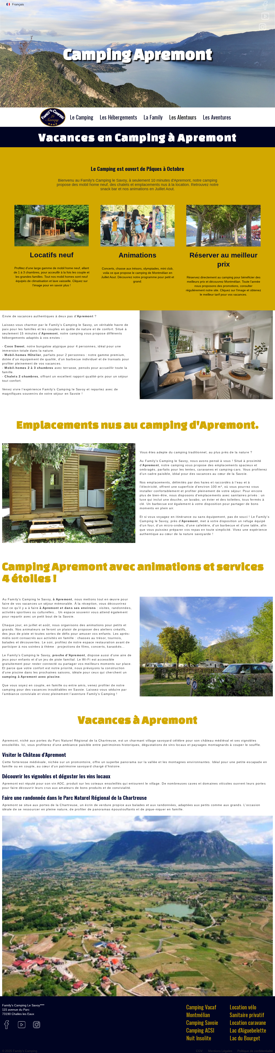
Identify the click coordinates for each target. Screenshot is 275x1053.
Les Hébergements (118, 117)
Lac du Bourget (245, 1038)
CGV (199, 1051)
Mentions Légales (220, 1051)
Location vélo (243, 1007)
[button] (15, 4)
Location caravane (248, 1022)
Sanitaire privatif (247, 1015)
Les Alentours (182, 117)
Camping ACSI (200, 1030)
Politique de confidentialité (255, 1051)
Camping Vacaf (201, 1007)
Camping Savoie (202, 1022)
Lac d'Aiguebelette (248, 1030)
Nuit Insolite (198, 1038)
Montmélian (198, 1015)
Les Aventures (217, 117)
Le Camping (81, 117)
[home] (53, 117)
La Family (153, 117)
